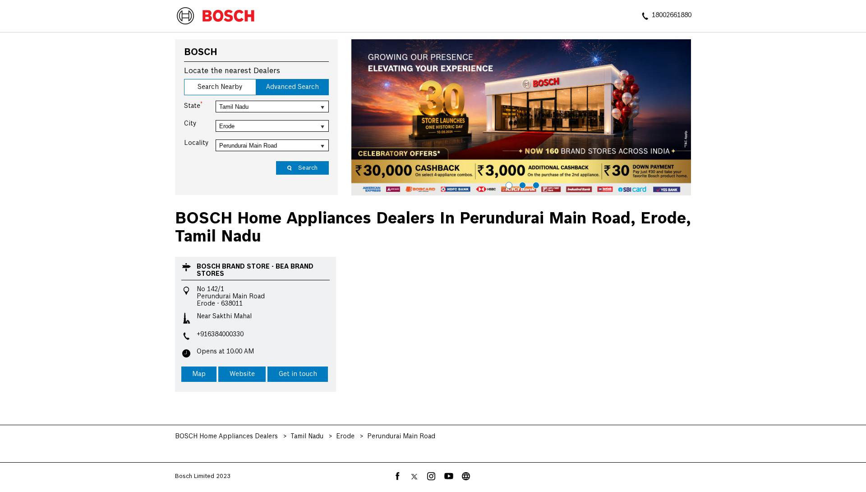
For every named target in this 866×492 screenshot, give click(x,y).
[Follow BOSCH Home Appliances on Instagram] (431, 476)
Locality (196, 143)
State (193, 105)
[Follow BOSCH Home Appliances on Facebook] (397, 476)
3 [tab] (535, 184)
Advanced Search (292, 87)
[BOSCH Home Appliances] (215, 16)
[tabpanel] (521, 117)
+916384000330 (220, 334)
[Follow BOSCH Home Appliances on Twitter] (414, 476)
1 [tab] (508, 184)
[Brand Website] (466, 476)
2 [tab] (521, 184)
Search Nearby (220, 87)
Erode (345, 436)
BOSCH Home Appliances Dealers (227, 436)
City (190, 124)
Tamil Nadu (306, 436)
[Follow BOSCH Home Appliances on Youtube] (448, 476)
